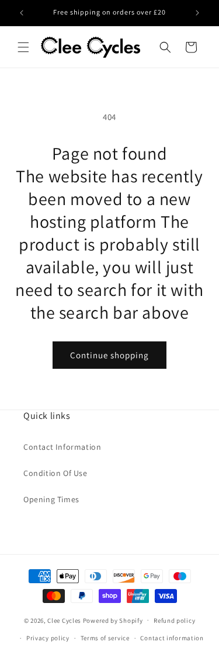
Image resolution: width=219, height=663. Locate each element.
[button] (23, 47)
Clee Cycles (64, 620)
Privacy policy (47, 638)
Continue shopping (109, 355)
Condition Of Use (55, 473)
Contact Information (62, 447)
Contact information (171, 638)
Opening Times (51, 499)
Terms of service (105, 638)
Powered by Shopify (113, 620)
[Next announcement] (197, 13)
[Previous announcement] (21, 13)
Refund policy (174, 620)
